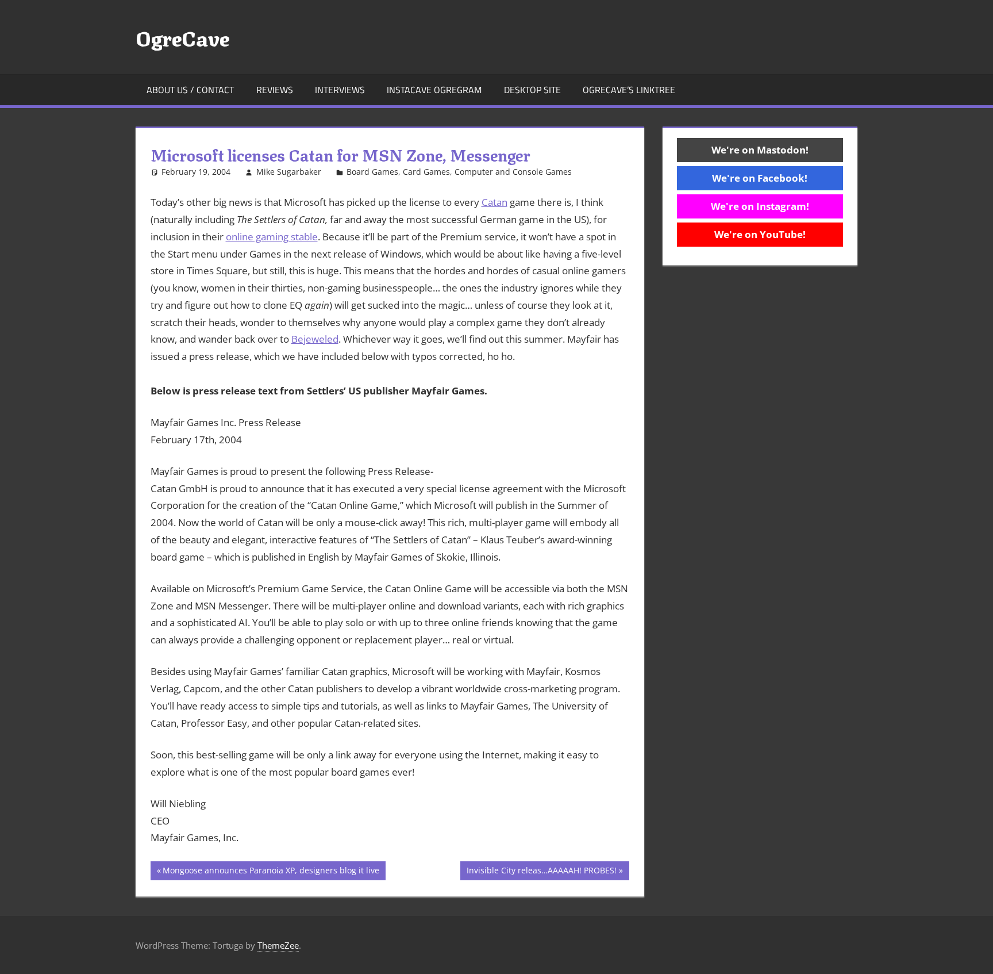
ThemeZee (278, 945)
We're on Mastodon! (760, 149)
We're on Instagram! (760, 206)
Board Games (372, 171)
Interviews (340, 90)
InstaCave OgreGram (434, 90)
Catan (494, 202)
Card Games (426, 171)
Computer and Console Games (513, 171)
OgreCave (182, 37)
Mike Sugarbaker (288, 171)
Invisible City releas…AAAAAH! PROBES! (541, 872)
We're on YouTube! (760, 234)
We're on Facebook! (759, 178)
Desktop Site (532, 90)
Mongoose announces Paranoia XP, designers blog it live (270, 872)
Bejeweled (314, 339)
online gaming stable (272, 236)
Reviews (274, 90)
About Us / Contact (190, 90)
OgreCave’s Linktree (629, 90)
